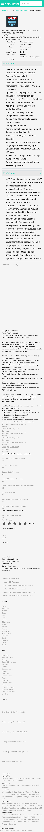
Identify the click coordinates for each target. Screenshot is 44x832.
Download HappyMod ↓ (8, 829)
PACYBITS (15, 815)
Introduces (17, 778)
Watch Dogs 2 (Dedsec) (26, 794)
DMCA (9, 781)
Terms (4, 781)
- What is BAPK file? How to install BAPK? (17, 596)
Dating (4, 671)
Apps (10, 11)
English (4, 785)
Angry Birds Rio (23, 808)
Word (4, 645)
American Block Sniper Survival (13, 803)
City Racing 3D (21, 806)
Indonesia (30, 785)
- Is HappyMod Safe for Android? (14, 589)
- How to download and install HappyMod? (17, 585)
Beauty (4, 660)
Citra (15, 792)
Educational (6, 622)
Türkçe (16, 785)
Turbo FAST (6, 815)
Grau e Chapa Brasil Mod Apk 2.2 (14, 732)
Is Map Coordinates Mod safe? (15, 417)
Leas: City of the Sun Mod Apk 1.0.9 (15, 752)
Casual (4, 620)
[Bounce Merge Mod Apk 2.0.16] (5, 720)
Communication (7, 669)
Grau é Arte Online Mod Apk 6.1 (13, 712)
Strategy (5, 640)
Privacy (38, 778)
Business (5, 664)
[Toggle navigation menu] (3, 3)
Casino (4, 617)
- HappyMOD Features (10, 582)
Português (5, 787)
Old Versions (26, 778)
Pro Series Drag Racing (22, 810)
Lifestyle (5, 694)
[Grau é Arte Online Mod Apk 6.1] (5, 710)
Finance (5, 680)
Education (5, 673)
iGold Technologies (27, 819)
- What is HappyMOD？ (10, 578)
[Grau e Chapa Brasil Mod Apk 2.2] (5, 729)
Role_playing (6, 633)
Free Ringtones (17, 781)
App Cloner (13, 808)
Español (11, 785)
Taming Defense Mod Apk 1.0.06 (14, 742)
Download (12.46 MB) (10, 265)
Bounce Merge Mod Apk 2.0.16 (13, 722)
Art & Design (6, 655)
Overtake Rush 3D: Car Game (30, 815)
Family (4, 678)
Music (4, 624)
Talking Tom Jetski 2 (9, 794)
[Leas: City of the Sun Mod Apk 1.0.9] (5, 749)
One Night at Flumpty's (20, 797)
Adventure (5, 608)
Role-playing (6, 631)
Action (4, 606)
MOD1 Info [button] (9, 63)
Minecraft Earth (7, 792)
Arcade (4, 611)
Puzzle (4, 627)
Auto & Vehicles (7, 657)
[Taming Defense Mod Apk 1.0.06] (5, 739)
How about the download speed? (16, 415)
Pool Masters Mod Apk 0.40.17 (13, 762)
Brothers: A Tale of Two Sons (28, 792)
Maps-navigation (21, 11)
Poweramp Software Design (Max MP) (16, 817)
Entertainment (7, 676)
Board (4, 613)
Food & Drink (6, 683)
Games (4, 685)
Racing (4, 629)
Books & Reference (9, 662)
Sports (4, 638)
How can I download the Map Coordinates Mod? (21, 413)
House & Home (7, 689)
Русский (23, 785)
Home (4, 11)
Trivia (4, 643)
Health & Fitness (8, 687)
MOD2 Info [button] (9, 173)
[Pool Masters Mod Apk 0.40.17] (5, 759)
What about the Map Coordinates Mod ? (18, 410)
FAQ (33, 778)
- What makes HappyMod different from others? (19, 592)
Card (3, 615)
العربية (36, 785)
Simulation (6, 636)
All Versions (6, 451)
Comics (4, 667)
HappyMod (11, 3)
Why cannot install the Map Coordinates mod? (21, 420)
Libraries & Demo (8, 692)
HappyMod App (7, 778)
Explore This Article (11, 331)
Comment (5, 542)
